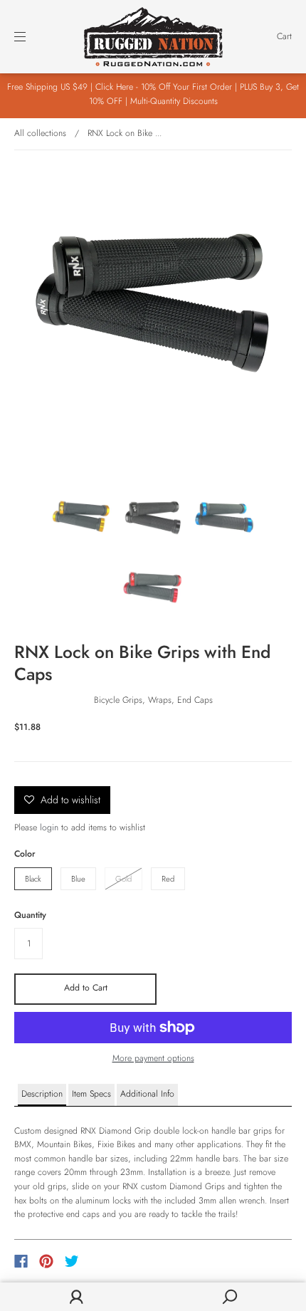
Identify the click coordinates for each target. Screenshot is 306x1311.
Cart (284, 36)
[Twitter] (72, 1261)
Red (168, 878)
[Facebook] (21, 1261)
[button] (42, 1095)
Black (33, 878)
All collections (40, 133)
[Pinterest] (46, 1261)
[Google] (101, 1261)
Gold (123, 878)
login (49, 827)
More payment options (153, 1058)
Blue (78, 878)
